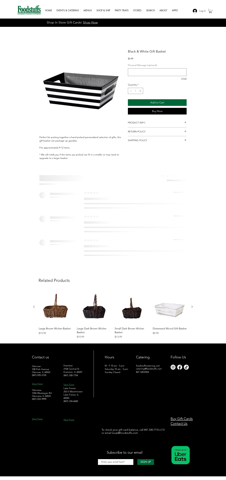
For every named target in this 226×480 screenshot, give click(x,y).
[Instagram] (173, 367)
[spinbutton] (135, 91)
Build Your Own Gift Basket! (113, 22)
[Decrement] (130, 91)
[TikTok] (186, 367)
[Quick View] (56, 306)
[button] (210, 11)
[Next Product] (192, 307)
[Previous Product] (34, 307)
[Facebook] (179, 367)
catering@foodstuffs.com (149, 368)
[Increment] (140, 91)
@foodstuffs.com (128, 432)
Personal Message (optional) (142, 65)
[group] (113, 314)
